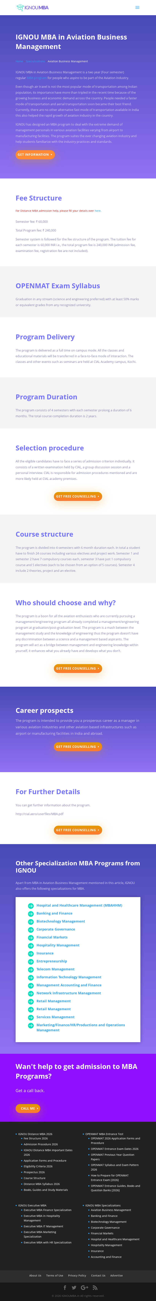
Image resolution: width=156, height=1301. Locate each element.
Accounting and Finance (106, 1257)
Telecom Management (56, 969)
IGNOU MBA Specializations (103, 1205)
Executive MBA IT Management (43, 1226)
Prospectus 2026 (34, 1172)
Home (19, 61)
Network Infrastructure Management (69, 993)
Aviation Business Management (111, 1210)
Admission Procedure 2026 (41, 1144)
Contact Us (98, 1275)
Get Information (33, 154)
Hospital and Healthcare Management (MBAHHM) (79, 905)
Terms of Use (54, 1275)
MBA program (37, 78)
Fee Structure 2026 (36, 1138)
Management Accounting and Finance (69, 985)
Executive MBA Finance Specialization (48, 1210)
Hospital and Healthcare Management (115, 1239)
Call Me (28, 1108)
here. (97, 210)
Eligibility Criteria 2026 (38, 1166)
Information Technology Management (69, 977)
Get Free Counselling (76, 496)
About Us (35, 1275)
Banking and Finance (54, 913)
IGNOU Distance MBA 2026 (35, 1134)
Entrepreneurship (52, 961)
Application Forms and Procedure (45, 1160)
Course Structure (34, 1178)
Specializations (35, 61)
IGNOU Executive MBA (32, 1205)
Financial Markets (52, 937)
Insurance (45, 953)
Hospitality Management (58, 945)
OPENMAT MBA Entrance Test (104, 1134)
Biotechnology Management (61, 921)
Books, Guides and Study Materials (46, 1190)
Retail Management (54, 1001)
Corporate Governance (56, 929)
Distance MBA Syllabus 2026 (42, 1184)
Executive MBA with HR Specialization (48, 1242)
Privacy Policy (77, 1275)
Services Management (56, 1017)
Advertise (116, 1275)
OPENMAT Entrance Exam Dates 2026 (114, 1149)
